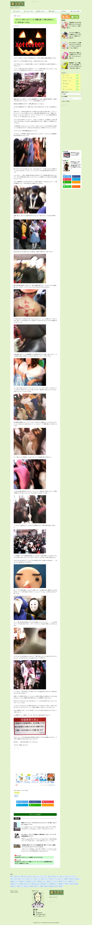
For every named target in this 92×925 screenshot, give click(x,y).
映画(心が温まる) (36, 883)
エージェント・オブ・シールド (41, 876)
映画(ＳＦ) (62, 883)
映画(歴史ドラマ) (45, 883)
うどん (31, 876)
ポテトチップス (54, 879)
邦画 (57, 886)
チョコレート (30, 879)
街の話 (64, 11)
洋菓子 (77, 883)
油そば (67, 883)
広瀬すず (72, 879)
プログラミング (46, 879)
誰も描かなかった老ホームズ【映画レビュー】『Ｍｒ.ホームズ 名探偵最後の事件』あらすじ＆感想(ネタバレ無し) (34, 862)
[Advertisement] (56, 5)
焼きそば (27, 886)
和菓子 (67, 879)
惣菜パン (78, 879)
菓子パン (37, 886)
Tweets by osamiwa (14, 892)
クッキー (57, 876)
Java (13, 876)
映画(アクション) (15, 881)
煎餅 (32, 886)
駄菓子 (61, 886)
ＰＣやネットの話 (29, 11)
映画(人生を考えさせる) (25, 883)
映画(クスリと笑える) (32, 881)
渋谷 (17, 795)
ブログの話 (17, 11)
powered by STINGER (55, 922)
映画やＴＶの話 (41, 11)
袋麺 (46, 886)
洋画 (72, 883)
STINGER (18, 876)
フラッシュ (38, 879)
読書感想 (51, 886)
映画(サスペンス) (42, 881)
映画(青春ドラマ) (54, 883)
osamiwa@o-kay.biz (41, 914)
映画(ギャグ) (23, 881)
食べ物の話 (52, 11)
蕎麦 (42, 886)
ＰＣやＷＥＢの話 (71, 78)
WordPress (24, 876)
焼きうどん (21, 886)
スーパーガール (23, 879)
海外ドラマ (14, 886)
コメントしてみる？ (35, 814)
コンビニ (63, 876)
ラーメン (61, 879)
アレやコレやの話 (75, 11)
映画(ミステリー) (15, 883)
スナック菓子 (14, 879)
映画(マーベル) (73, 881)
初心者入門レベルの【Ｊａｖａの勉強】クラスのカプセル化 (28, 857)
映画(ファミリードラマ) (53, 881)
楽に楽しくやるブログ (53, 897)
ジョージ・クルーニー (71, 876)
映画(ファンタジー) (63, 881)
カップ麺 (51, 876)
